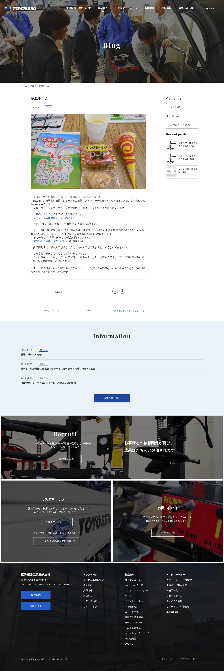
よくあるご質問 (174, 601)
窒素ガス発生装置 (134, 617)
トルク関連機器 (133, 628)
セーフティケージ (134, 622)
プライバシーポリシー (190, 659)
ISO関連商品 (131, 606)
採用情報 (87, 590)
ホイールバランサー (135, 585)
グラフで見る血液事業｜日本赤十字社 (54, 217)
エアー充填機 (132, 611)
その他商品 (130, 638)
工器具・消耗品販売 (176, 585)
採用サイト (36, 606)
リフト (128, 596)
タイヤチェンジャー (135, 579)
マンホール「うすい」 (50, 311)
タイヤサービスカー (135, 601)
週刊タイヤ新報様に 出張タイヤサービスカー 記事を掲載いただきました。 (59, 368)
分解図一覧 (172, 590)
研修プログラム (174, 596)
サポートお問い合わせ (177, 606)
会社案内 (36, 594)
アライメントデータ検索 (179, 579)
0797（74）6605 (35, 584)
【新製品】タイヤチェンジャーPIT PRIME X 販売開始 (48, 382)
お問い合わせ (90, 601)
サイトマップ (90, 606)
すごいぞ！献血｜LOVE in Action (51, 241)
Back (89, 311)
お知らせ (175, 107)
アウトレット (132, 643)
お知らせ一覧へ (112, 398)
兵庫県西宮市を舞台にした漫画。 (127, 311)
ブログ (48, 107)
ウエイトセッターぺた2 (137, 633)
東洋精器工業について (94, 579)
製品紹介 (103, 8)
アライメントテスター (136, 590)
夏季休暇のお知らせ (31, 354)
